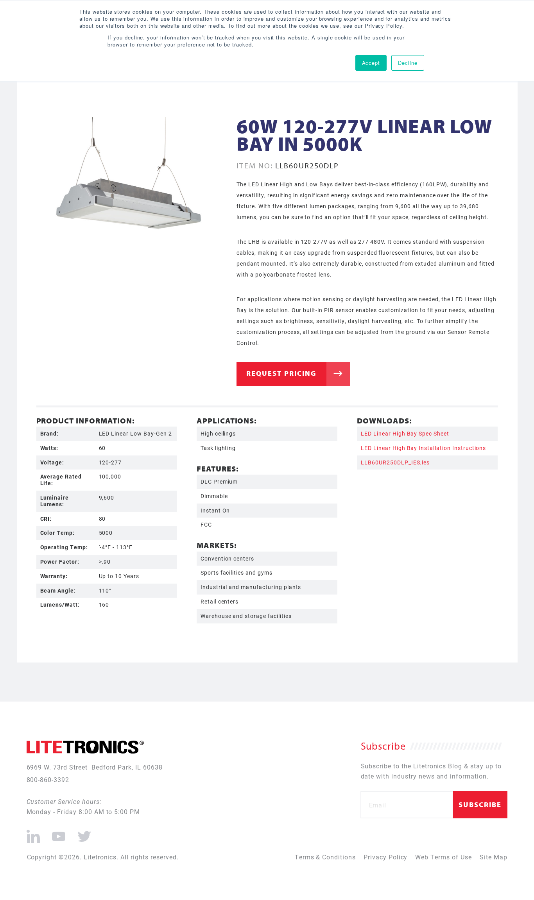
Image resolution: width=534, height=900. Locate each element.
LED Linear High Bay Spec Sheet (405, 433)
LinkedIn (33, 833)
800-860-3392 (48, 779)
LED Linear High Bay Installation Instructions (423, 448)
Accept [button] (371, 62)
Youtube (58, 833)
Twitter (83, 833)
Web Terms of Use (443, 857)
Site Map (493, 857)
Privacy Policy (385, 857)
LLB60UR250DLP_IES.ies (395, 462)
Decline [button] (408, 62)
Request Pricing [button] (281, 373)
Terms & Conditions (325, 857)
